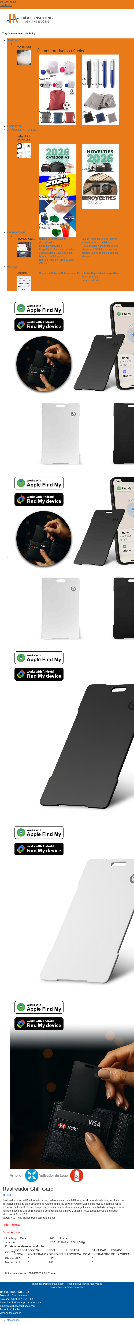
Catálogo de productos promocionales (27, 21)
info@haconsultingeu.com (21, 1306)
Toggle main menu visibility (18, 33)
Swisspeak (94, 273)
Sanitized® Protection (91, 278)
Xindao (96, 280)
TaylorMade (106, 273)
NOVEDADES (14, 40)
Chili (63, 273)
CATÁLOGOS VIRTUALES (21, 129)
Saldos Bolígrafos (49, 238)
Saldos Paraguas (91, 238)
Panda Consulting (75, 1286)
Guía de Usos (11, 1232)
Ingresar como (8, 3)
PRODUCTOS (14, 126)
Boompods (45, 273)
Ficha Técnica (11, 1225)
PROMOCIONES (16, 232)
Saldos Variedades (100, 245)
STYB (85, 273)
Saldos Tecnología (101, 252)
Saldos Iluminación (56, 249)
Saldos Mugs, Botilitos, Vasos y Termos (53, 257)
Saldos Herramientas (46, 243)
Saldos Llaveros (56, 252)
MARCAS (12, 266)
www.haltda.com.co (10, 1313)
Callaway (56, 273)
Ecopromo (71, 273)
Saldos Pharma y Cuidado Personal (99, 240)
